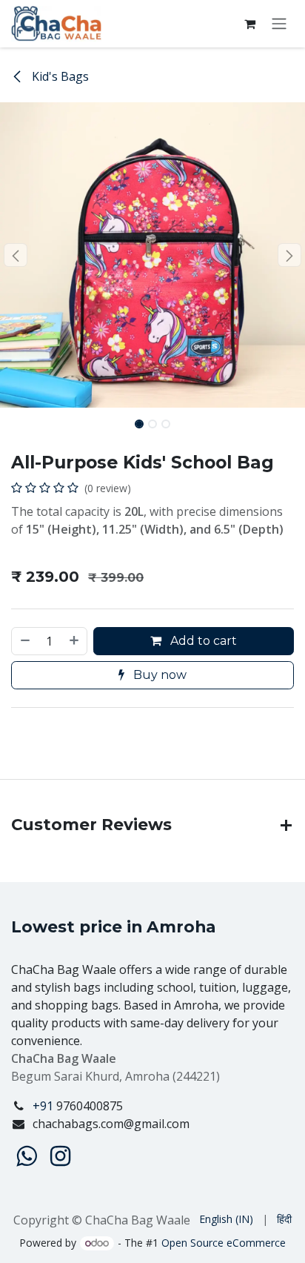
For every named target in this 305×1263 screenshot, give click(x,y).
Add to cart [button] (202, 641)
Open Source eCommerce (223, 1243)
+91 (44, 1106)
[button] (15, 255)
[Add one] (74, 641)
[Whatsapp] (26, 1156)
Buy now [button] (158, 675)
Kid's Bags (59, 76)
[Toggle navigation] (279, 24)
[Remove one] (24, 641)
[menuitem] (226, 1219)
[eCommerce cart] (249, 24)
